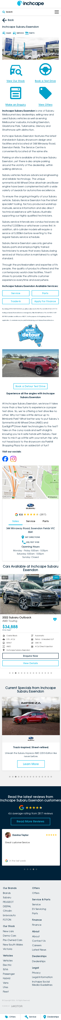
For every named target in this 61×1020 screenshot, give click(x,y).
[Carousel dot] (10, 673)
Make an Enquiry (15, 104)
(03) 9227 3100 (32, 542)
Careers (36, 945)
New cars (8, 931)
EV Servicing (39, 909)
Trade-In (16, 301)
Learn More (30, 764)
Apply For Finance (45, 301)
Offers (35, 893)
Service (15, 293)
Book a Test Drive (45, 80)
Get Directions (32, 537)
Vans (5, 982)
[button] (30, 847)
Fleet (6, 991)
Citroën (7, 910)
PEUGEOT (8, 901)
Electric (7, 964)
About (36, 936)
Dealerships (38, 961)
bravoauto (9, 915)
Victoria (7, 948)
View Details (30, 663)
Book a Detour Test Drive (30, 386)
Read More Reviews (30, 821)
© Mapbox (52, 497)
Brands (7, 893)
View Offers (45, 104)
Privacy (36, 972)
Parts (45, 293)
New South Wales (13, 944)
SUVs (5, 969)
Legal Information (42, 977)
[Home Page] (30, 3)
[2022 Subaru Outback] (30, 594)
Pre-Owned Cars (12, 940)
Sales (15, 521)
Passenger (9, 973)
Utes (5, 987)
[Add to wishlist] (55, 619)
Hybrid (6, 978)
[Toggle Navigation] (57, 12)
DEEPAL (7, 906)
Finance (36, 924)
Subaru (7, 897)
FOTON (7, 919)
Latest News (39, 949)
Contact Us (38, 940)
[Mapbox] (10, 496)
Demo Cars (9, 935)
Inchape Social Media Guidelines (42, 983)
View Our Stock (16, 80)
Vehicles (7, 960)
